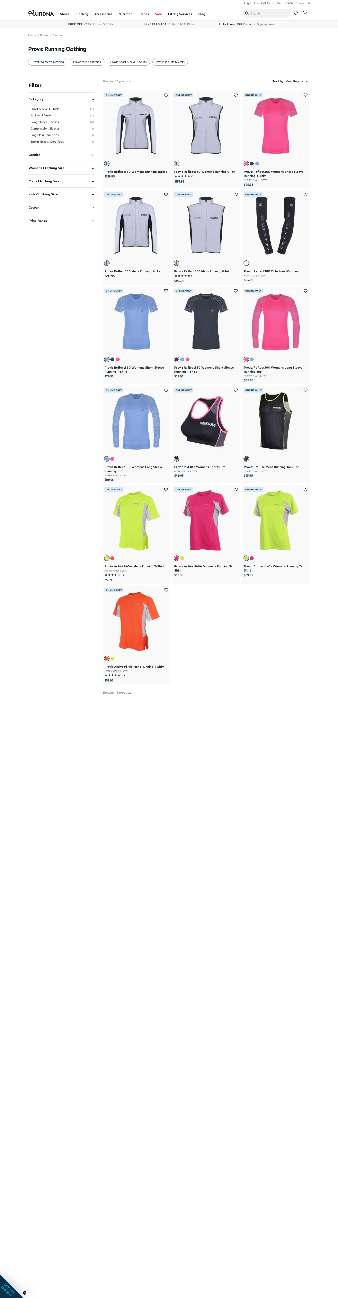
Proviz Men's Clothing (87, 62)
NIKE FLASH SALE (169, 24)
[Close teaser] (25, 1293)
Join (256, 3)
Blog (201, 14)
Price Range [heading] (38, 220)
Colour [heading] (34, 207)
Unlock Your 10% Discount (247, 24)
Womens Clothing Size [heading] (47, 168)
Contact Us (303, 3)
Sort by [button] (278, 81)
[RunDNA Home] (41, 13)
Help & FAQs (285, 3)
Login (247, 3)
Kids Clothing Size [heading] (43, 194)
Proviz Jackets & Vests (170, 62)
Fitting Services (180, 14)
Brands (143, 14)
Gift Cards (267, 3)
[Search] (247, 13)
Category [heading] (36, 99)
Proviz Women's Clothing (48, 62)
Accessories (103, 14)
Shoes (64, 14)
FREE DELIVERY (90, 24)
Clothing (82, 14)
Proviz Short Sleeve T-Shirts (128, 62)
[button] (61, 98)
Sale (158, 14)
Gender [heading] (34, 155)
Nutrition (125, 14)
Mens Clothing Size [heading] (44, 181)
